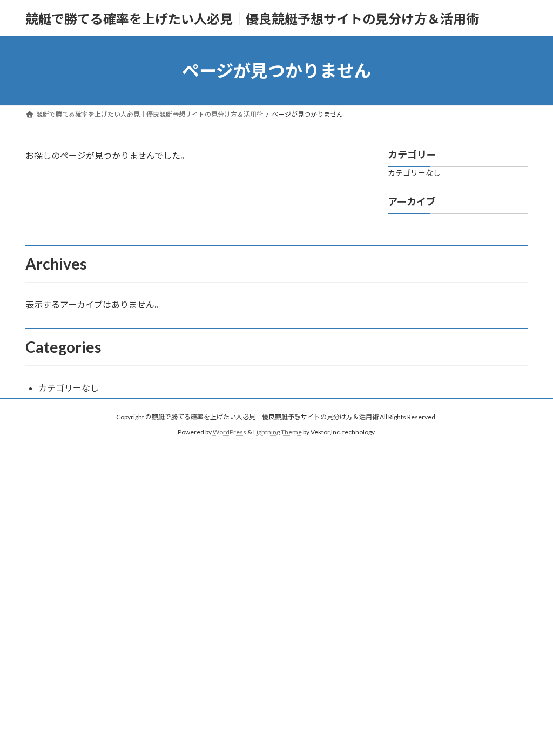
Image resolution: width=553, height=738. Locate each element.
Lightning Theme (277, 432)
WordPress (229, 432)
